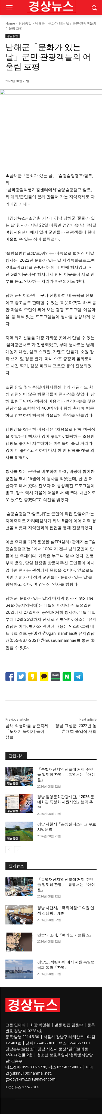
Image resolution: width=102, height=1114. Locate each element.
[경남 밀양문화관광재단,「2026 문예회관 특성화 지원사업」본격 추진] (19, 803)
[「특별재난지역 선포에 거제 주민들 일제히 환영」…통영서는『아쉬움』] (19, 776)
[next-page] (17, 849)
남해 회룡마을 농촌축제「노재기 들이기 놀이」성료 (26, 731)
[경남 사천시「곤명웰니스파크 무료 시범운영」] (19, 831)
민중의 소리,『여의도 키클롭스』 (65, 935)
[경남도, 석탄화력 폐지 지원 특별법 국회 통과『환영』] (19, 969)
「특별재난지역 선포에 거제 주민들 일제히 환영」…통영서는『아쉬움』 (66, 774)
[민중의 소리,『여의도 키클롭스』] (19, 942)
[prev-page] (8, 849)
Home (10, 23)
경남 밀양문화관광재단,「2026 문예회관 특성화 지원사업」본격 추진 (65, 802)
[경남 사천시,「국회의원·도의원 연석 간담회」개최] (19, 914)
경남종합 (25, 23)
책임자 (63, 1054)
